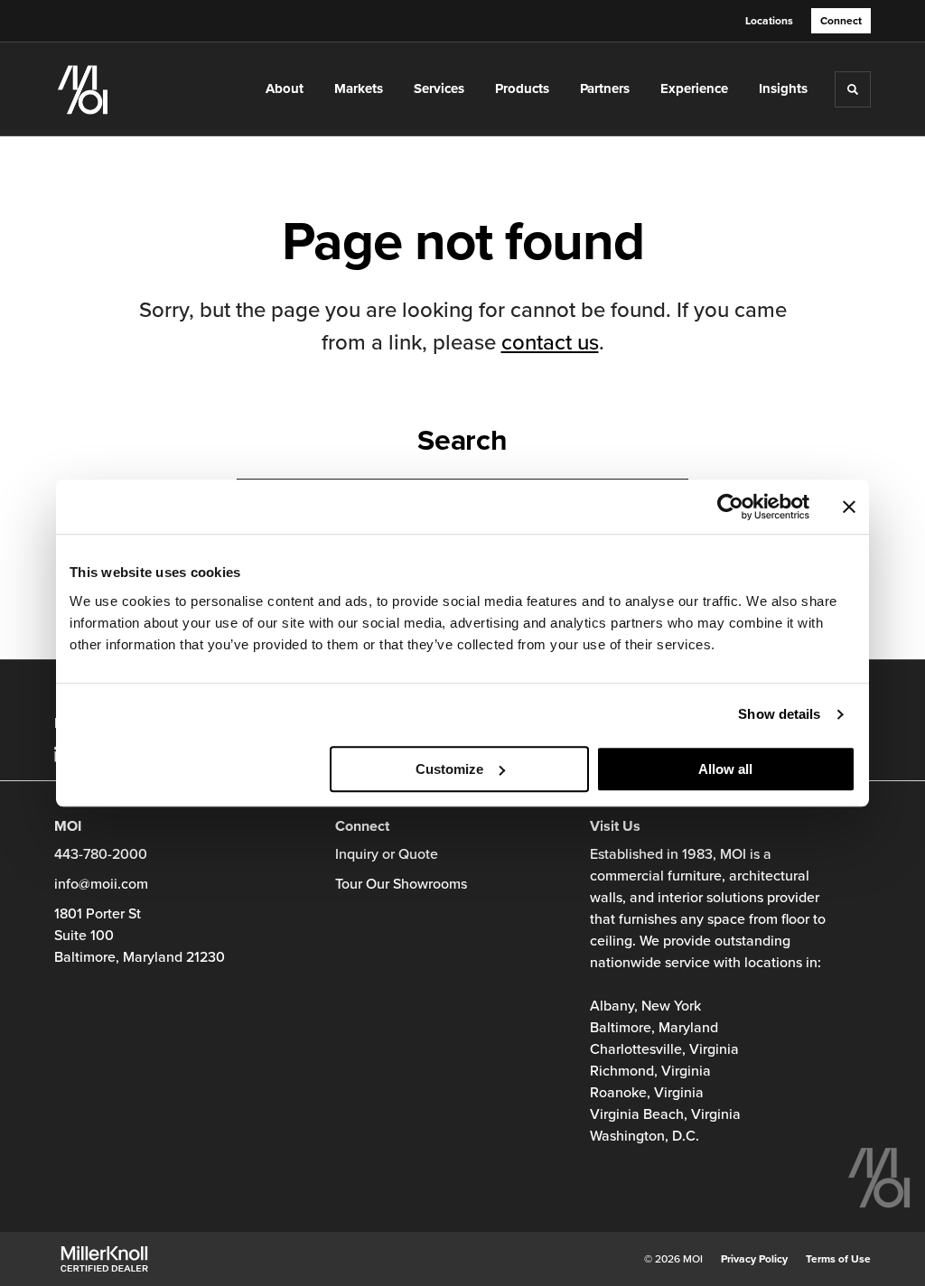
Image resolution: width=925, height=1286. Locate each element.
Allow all (725, 769)
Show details (779, 714)
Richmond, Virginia (650, 1071)
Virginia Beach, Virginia (665, 1114)
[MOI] (133, 89)
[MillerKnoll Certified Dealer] (104, 1258)
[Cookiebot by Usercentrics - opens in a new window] (730, 506)
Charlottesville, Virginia (664, 1049)
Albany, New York (645, 1006)
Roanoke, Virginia (647, 1093)
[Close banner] (849, 506)
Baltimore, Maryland (654, 1028)
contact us (550, 343)
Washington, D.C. (644, 1136)
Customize (449, 769)
